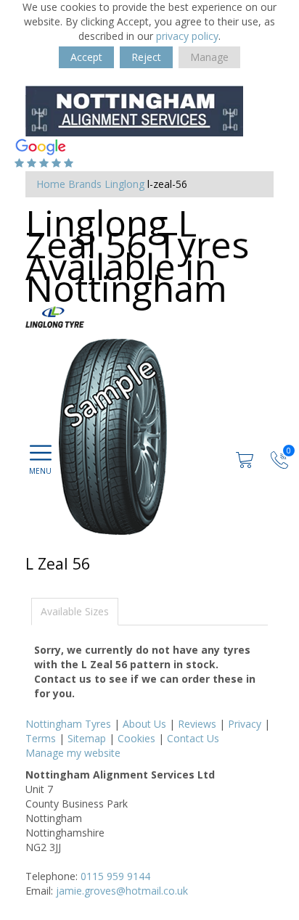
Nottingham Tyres (68, 724)
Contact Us (193, 738)
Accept (86, 57)
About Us (144, 724)
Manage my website (72, 753)
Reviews (197, 724)
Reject (146, 57)
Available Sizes (75, 611)
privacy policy (187, 36)
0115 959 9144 (115, 876)
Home (50, 184)
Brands (85, 184)
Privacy (244, 724)
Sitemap (86, 738)
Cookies (136, 738)
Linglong (124, 184)
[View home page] (134, 110)
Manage (209, 57)
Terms (40, 738)
